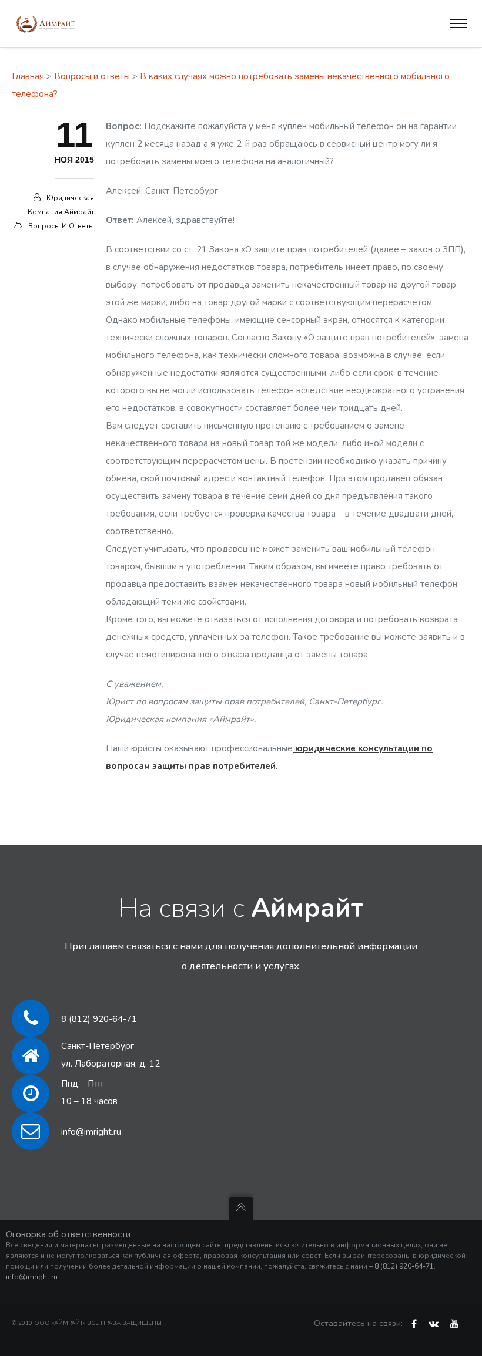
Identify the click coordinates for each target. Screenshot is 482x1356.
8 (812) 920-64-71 (99, 1019)
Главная (28, 76)
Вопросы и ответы (92, 76)
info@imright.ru (91, 1132)
